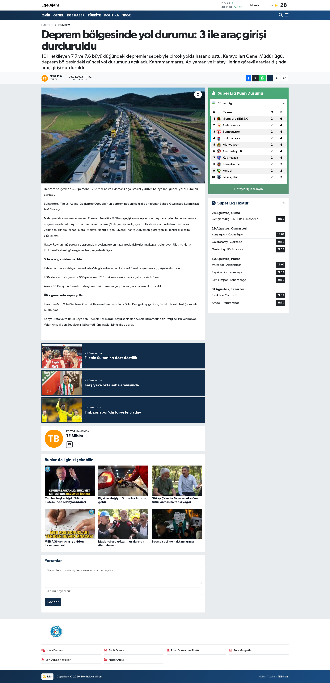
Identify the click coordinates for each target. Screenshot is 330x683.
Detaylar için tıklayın (248, 189)
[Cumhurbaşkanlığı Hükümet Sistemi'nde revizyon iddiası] (70, 480)
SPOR (126, 15)
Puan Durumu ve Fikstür (185, 650)
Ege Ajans (50, 5)
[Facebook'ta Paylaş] (248, 78)
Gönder (53, 602)
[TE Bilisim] (54, 438)
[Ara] (281, 15)
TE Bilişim (283, 676)
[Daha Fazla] (270, 78)
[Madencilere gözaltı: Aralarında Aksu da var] (123, 523)
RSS (49, 676)
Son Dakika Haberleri (58, 659)
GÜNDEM (64, 25)
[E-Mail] (69, 444)
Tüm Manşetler (243, 650)
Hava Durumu (55, 650)
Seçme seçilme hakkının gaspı (173, 541)
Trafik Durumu (116, 650)
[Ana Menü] (286, 15)
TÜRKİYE (94, 15)
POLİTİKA (111, 15)
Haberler (47, 25)
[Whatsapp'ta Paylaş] (262, 78)
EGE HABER (75, 15)
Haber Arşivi (116, 659)
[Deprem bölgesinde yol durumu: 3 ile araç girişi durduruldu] (123, 135)
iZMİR (45, 15)
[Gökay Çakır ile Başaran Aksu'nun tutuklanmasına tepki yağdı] (177, 480)
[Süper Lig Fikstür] (283, 203)
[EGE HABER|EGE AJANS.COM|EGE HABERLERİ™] (55, 631)
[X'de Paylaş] (255, 78)
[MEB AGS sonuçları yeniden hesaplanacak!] (70, 523)
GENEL (58, 15)
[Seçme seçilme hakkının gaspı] (177, 523)
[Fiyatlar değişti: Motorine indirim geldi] (123, 480)
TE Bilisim (74, 436)
